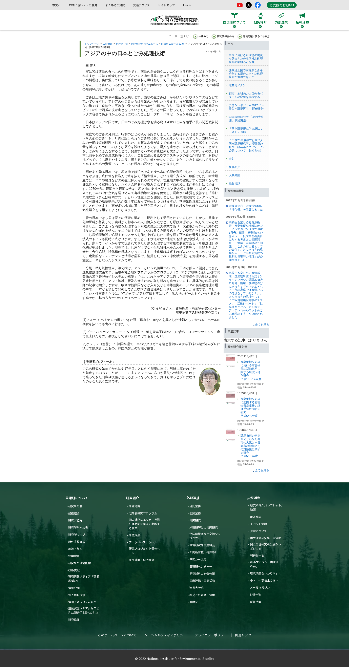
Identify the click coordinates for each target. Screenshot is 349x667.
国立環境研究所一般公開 (265, 538)
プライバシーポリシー (211, 634)
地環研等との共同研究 (203, 527)
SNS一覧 (255, 594)
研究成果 (134, 535)
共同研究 (195, 520)
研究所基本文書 (78, 527)
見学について (258, 531)
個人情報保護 (76, 595)
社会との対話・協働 (202, 595)
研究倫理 (74, 620)
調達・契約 (75, 549)
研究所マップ (76, 535)
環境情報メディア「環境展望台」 (83, 578)
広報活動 (107, 43)
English (188, 5)
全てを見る (262, 324)
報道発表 (255, 517)
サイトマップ (166, 5)
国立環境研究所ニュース (144, 43)
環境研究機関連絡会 (202, 545)
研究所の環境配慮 (79, 563)
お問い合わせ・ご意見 (83, 5)
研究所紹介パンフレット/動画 (266, 507)
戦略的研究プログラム (143, 513)
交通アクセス (141, 5)
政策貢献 (74, 570)
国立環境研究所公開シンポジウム (265, 546)
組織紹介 (74, 513)
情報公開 (74, 588)
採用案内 (74, 556)
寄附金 (193, 602)
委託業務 (195, 513)
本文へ (56, 5)
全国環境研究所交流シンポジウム (205, 536)
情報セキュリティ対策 (82, 602)
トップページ (92, 43)
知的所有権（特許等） (203, 552)
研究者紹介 (75, 520)
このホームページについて (117, 634)
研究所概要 (75, 506)
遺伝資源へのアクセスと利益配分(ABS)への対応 (83, 610)
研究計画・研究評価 (141, 560)
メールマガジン (260, 587)
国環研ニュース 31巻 (172, 43)
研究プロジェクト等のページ (144, 550)
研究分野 (134, 506)
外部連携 (193, 497)
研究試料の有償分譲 (202, 573)
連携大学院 (196, 588)
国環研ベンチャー (200, 566)
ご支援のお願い (281, 5)
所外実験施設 (76, 542)
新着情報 (255, 602)
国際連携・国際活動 (202, 581)
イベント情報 (258, 524)
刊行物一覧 (122, 43)
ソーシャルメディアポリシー (165, 634)
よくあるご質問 (115, 5)
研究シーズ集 (197, 559)
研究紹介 (132, 497)
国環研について (76, 497)
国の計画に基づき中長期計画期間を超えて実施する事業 (144, 524)
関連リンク (243, 634)
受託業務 (195, 506)
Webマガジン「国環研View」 (264, 564)
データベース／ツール (143, 542)
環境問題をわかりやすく (265, 573)
